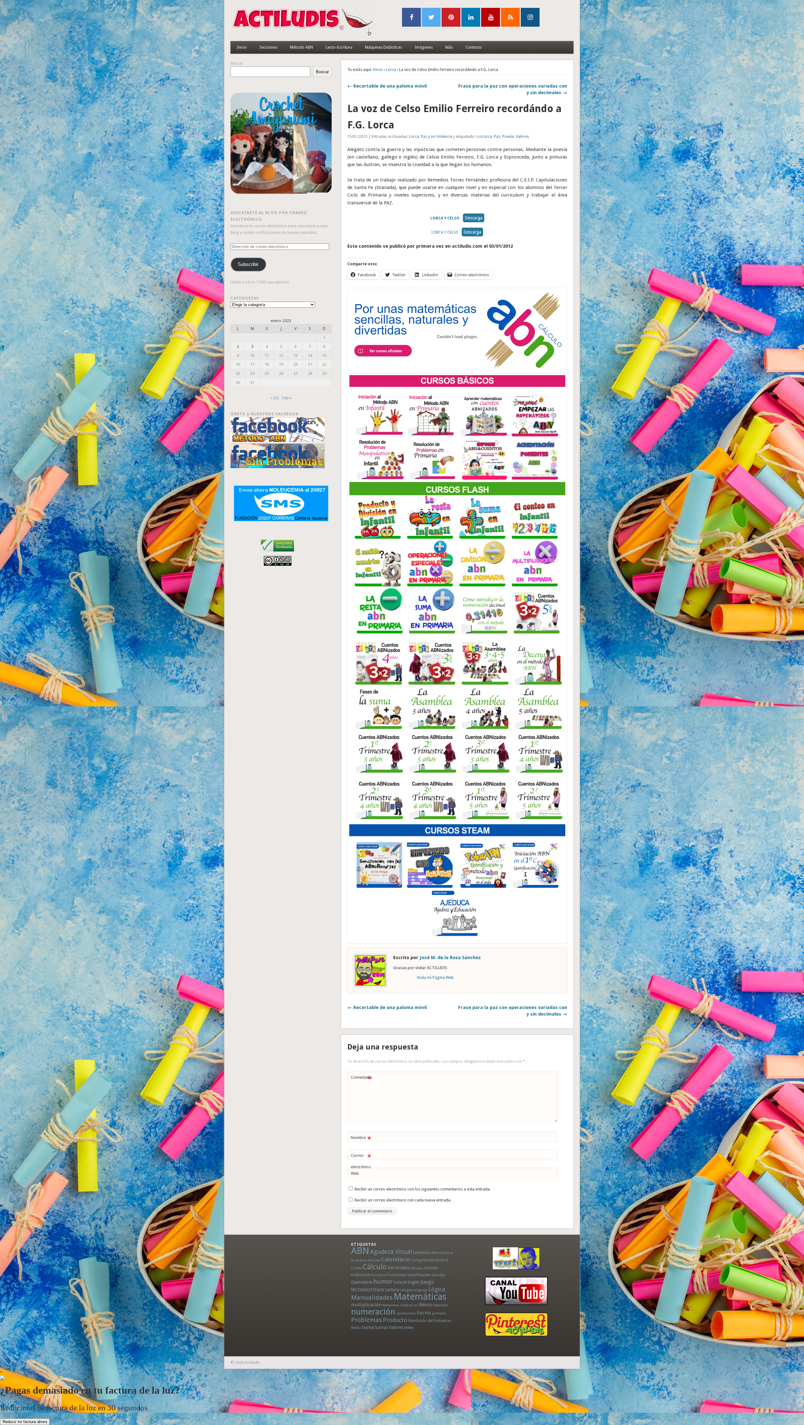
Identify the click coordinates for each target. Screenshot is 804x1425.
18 (266, 364)
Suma (368, 1327)
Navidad (440, 1305)
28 (310, 373)
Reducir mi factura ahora (25, 1421)
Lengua (406, 1289)
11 (266, 355)
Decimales (399, 1268)
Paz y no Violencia (436, 136)
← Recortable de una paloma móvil (387, 86)
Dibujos (416, 1268)
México (425, 1304)
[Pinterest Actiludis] (516, 1324)
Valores (522, 136)
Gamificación (419, 1274)
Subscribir (248, 264)
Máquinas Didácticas (383, 47)
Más (449, 47)
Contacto (473, 47)
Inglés (414, 1282)
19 (281, 364)
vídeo (409, 1327)
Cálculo (375, 1266)
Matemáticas (420, 1296)
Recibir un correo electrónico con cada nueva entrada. (403, 1200)
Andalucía (421, 1252)
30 (238, 382)
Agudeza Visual (391, 1251)
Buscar (237, 63)
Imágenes (424, 47)
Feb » (286, 398)
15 (324, 355)
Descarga (473, 217)
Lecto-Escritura (339, 47)
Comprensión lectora (429, 1260)
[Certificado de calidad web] (277, 552)
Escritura (378, 1275)
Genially (438, 1275)
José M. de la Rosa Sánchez (450, 957)
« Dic (274, 398)
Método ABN (301, 47)
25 (266, 373)
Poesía (508, 136)
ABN (360, 1250)
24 (252, 373)
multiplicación (366, 1305)
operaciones (406, 1313)
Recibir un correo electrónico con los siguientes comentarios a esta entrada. (423, 1189)
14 (310, 355)
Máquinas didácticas (400, 1305)
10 (252, 355)
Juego (427, 1282)
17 (252, 364)
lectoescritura (367, 1289)
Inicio (242, 47)
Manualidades (372, 1297)
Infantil (400, 1282)
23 (238, 373)
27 (295, 373)
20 (295, 364)
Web (355, 1173)
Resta (356, 1327)
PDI (428, 1313)
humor (383, 1281)
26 (281, 373)
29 (324, 373)
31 (252, 382)
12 (281, 355)
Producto (395, 1320)
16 (238, 364)
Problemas (366, 1320)
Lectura (392, 1289)
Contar (356, 1268)
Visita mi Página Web (435, 977)
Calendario (395, 1259)
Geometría (361, 1282)
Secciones (268, 47)
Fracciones (396, 1274)
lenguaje (420, 1290)
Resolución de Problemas (429, 1321)
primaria (439, 1313)
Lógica (436, 1289)
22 (324, 364)
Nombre (361, 1139)
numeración (373, 1311)
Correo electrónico (361, 1161)
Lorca (391, 69)
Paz (497, 136)
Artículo (374, 1260)
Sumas (381, 1327)
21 (310, 364)
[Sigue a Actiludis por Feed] (510, 17)
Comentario (361, 1079)
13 (295, 355)
